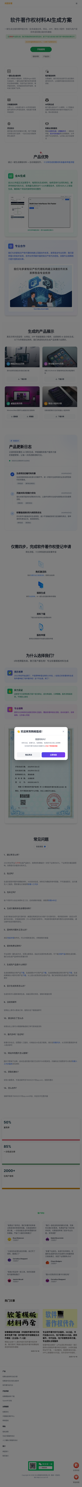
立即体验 (53, 755)
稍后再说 (28, 755)
